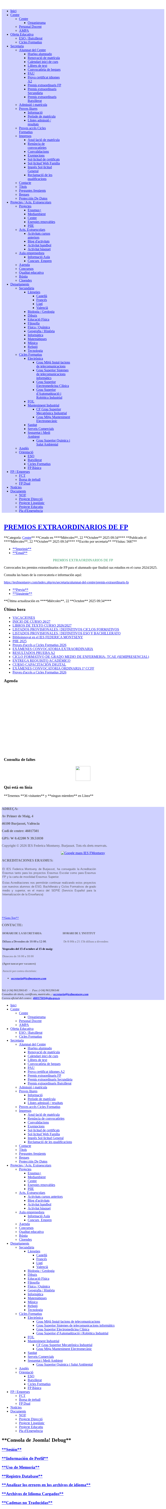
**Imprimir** (22, 549)
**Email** (20, 553)
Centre (26, 537)
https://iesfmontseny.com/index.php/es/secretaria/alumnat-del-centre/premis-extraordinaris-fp (66, 582)
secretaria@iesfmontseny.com (28, 978)
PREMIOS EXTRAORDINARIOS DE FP (66, 527)
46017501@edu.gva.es (46, 998)
